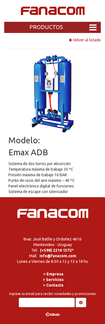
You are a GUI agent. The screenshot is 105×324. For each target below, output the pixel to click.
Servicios (54, 279)
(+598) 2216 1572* (57, 250)
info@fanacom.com (57, 256)
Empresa (54, 274)
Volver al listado (86, 40)
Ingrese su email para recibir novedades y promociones (52, 294)
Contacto (54, 285)
